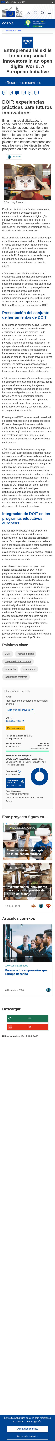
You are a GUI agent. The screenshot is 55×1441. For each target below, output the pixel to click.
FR (23, 92)
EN (11, 92)
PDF (29, 1027)
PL (36, 92)
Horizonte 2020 (14, 30)
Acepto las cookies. (27, 1429)
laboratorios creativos (16, 677)
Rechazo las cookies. (27, 1436)
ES (17, 92)
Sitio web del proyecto (19, 710)
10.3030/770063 (13, 721)
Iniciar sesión (28, 12)
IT (30, 92)
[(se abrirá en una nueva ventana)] (12, 12)
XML (29, 1018)
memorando (29, 669)
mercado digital (26, 654)
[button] (35, 12)
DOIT (7, 654)
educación (10, 669)
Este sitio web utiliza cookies (19, 1418)
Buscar (42, 12)
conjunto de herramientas (18, 661)
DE (4, 92)
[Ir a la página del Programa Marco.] (27, 42)
